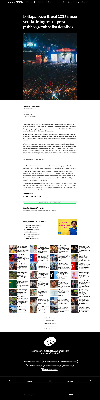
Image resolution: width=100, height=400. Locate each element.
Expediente (29, 381)
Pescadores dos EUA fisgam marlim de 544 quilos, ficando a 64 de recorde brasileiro (63, 301)
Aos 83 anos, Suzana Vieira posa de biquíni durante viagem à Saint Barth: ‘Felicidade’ (43, 292)
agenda (85, 2)
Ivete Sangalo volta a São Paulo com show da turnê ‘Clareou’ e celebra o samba (43, 275)
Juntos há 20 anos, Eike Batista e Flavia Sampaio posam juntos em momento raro (84, 301)
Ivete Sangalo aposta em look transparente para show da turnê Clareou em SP (43, 283)
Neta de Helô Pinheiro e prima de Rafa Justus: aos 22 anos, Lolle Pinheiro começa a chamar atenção (43, 309)
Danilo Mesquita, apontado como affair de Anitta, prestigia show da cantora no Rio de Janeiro (22, 266)
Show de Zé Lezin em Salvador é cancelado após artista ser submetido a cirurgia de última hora (84, 275)
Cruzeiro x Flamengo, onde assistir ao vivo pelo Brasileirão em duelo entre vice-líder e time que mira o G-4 (43, 257)
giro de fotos (39, 2)
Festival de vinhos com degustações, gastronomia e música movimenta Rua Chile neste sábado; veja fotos (64, 249)
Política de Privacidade (50, 389)
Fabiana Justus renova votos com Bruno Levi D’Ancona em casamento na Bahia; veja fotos (63, 292)
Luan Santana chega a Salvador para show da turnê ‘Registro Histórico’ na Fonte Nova (64, 257)
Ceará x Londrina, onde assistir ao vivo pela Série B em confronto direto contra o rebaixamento (63, 275)
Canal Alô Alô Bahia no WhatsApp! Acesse (50, 202)
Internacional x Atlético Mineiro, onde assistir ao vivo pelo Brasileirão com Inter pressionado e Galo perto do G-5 (84, 267)
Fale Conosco (70, 381)
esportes (79, 2)
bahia (51, 2)
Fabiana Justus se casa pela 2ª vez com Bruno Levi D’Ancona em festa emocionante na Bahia (43, 266)
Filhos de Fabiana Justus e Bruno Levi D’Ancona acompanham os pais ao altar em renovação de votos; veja (64, 267)
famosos (66, 2)
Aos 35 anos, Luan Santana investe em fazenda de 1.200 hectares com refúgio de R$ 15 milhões (22, 309)
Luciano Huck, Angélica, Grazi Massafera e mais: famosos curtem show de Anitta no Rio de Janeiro (22, 258)
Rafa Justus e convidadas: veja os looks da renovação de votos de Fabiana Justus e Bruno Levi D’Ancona (43, 249)
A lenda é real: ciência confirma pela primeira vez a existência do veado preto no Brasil (22, 275)
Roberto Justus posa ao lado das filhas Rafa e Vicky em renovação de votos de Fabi (43, 301)
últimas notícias (30, 2)
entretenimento (58, 2)
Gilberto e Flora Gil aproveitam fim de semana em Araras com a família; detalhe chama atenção (23, 249)
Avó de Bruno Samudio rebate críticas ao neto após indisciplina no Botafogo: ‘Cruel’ (84, 309)
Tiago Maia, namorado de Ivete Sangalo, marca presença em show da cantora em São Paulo (84, 257)
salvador (45, 2)
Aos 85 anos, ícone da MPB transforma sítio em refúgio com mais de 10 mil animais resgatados (22, 301)
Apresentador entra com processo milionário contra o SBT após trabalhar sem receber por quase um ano (64, 284)
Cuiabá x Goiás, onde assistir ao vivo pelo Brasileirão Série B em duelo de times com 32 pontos (22, 283)
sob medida (73, 2)
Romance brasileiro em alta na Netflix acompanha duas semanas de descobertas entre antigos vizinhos (22, 293)
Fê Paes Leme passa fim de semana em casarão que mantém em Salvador (63, 309)
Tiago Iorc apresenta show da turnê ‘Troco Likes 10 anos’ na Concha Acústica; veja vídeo (84, 249)
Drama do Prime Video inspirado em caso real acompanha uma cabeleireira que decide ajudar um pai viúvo (84, 284)
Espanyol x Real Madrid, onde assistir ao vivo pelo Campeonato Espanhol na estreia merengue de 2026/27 (84, 293)
